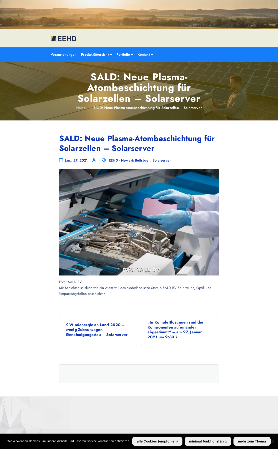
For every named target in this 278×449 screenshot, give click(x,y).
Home (81, 107)
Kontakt (143, 54)
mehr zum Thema (252, 441)
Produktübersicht (95, 54)
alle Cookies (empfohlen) (157, 441)
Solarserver (161, 160)
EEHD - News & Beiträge (129, 160)
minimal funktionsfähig (208, 441)
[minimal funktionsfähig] (272, 441)
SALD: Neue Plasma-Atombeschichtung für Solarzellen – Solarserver (147, 107)
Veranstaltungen (63, 54)
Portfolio (123, 54)
